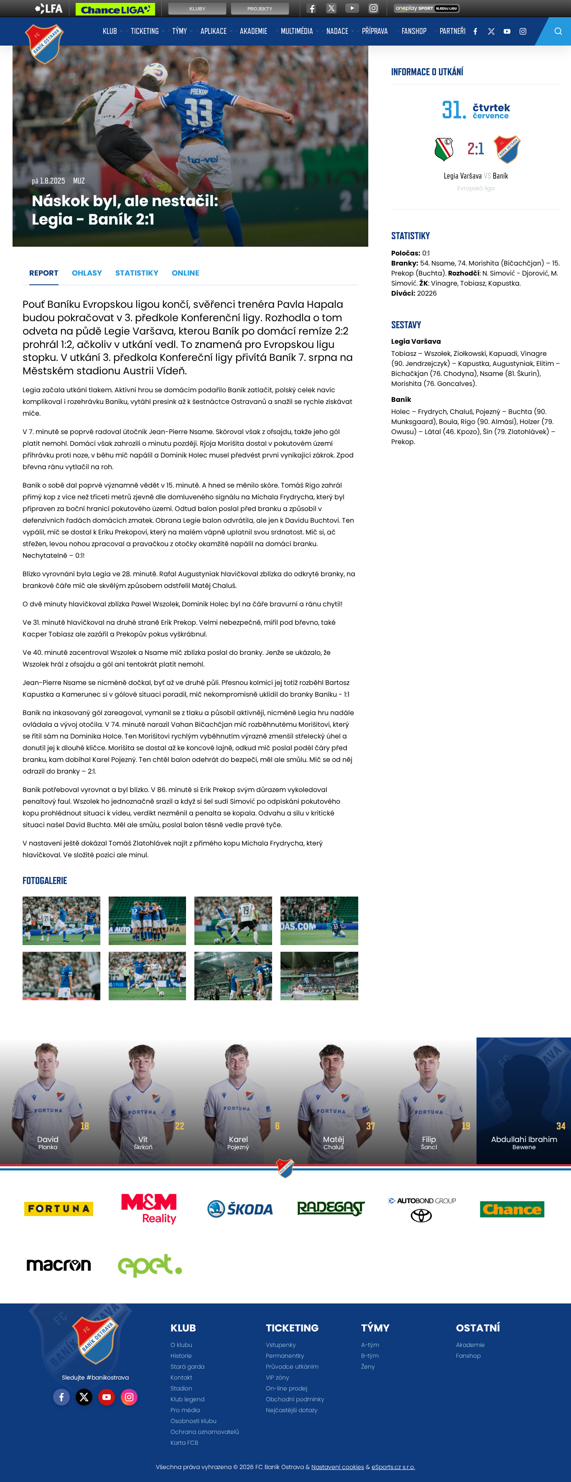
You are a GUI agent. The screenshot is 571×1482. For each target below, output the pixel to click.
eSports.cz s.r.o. (393, 1467)
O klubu (181, 1345)
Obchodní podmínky (295, 1399)
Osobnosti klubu (194, 1421)
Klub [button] (110, 31)
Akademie (253, 31)
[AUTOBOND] (421, 1212)
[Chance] (512, 1212)
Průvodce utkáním (292, 1366)
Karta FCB (184, 1443)
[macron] (59, 1268)
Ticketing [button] (145, 31)
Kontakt (181, 1377)
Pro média (185, 1410)
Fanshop (414, 31)
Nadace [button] (337, 31)
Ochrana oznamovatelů (205, 1432)
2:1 (475, 148)
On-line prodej (286, 1388)
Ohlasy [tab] (87, 273)
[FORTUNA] (59, 1212)
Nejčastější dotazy (292, 1410)
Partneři (453, 31)
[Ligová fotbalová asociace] (49, 11)
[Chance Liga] (115, 11)
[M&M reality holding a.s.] (149, 1212)
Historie (181, 1356)
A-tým (370, 1345)
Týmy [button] (179, 31)
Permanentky (285, 1356)
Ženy (368, 1366)
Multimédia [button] (297, 31)
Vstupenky (281, 1345)
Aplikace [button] (214, 31)
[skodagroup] (240, 1212)
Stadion (181, 1388)
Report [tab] (44, 273)
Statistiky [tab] (136, 273)
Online (185, 273)
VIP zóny (277, 1377)
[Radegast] (331, 1212)
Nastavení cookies (337, 1467)
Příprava (375, 31)
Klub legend (187, 1399)
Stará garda (187, 1366)
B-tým (370, 1356)
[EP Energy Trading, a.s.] (149, 1268)
